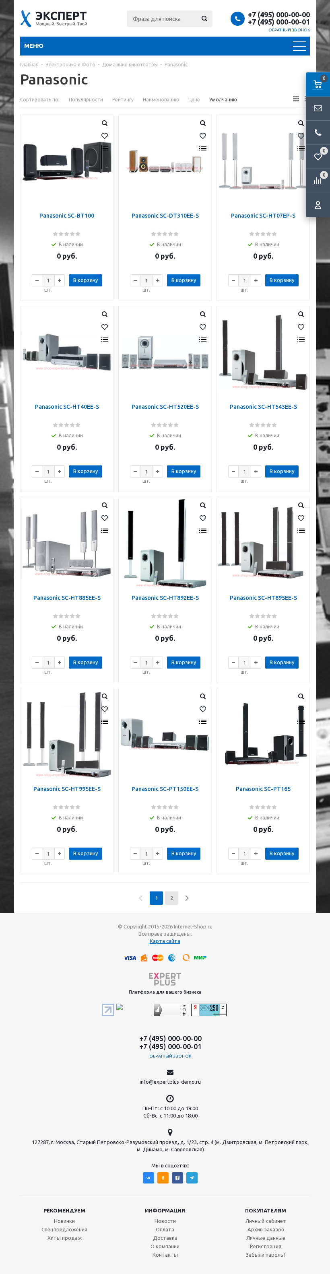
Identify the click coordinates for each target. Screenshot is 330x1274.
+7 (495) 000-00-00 (279, 14)
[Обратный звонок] (318, 133)
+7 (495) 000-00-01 (279, 22)
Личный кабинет (265, 1221)
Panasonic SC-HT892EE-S (165, 598)
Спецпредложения (64, 1229)
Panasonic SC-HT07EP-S (263, 215)
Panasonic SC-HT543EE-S (263, 406)
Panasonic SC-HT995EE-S (67, 789)
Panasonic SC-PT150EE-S (165, 789)
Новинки (64, 1221)
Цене (194, 99)
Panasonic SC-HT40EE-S (67, 406)
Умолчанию (223, 99)
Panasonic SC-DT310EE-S (165, 215)
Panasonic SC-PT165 (263, 789)
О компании (165, 1246)
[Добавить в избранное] (104, 136)
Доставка (165, 1238)
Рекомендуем (64, 1210)
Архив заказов (266, 1229)
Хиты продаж (64, 1238)
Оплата (165, 1229)
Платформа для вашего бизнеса (165, 992)
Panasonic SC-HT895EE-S (263, 598)
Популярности (86, 99)
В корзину (85, 280)
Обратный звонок (289, 30)
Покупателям (265, 1210)
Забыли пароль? (266, 1255)
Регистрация (265, 1246)
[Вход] (318, 205)
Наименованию (161, 99)
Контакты (165, 1255)
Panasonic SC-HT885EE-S (67, 598)
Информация (165, 1210)
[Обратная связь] (318, 109)
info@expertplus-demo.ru (170, 1082)
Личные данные (265, 1238)
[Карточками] (296, 98)
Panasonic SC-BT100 (66, 215)
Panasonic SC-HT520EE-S (165, 406)
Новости (165, 1221)
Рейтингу (123, 99)
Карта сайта (165, 941)
